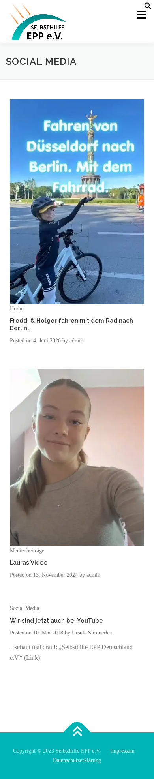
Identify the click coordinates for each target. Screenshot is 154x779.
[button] (148, 8)
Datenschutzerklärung (77, 760)
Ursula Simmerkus (92, 633)
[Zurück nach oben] (77, 733)
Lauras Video (29, 562)
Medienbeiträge (27, 551)
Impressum (122, 751)
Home (16, 309)
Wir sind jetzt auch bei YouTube (56, 620)
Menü (139, 14)
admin (76, 341)
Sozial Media (24, 608)
